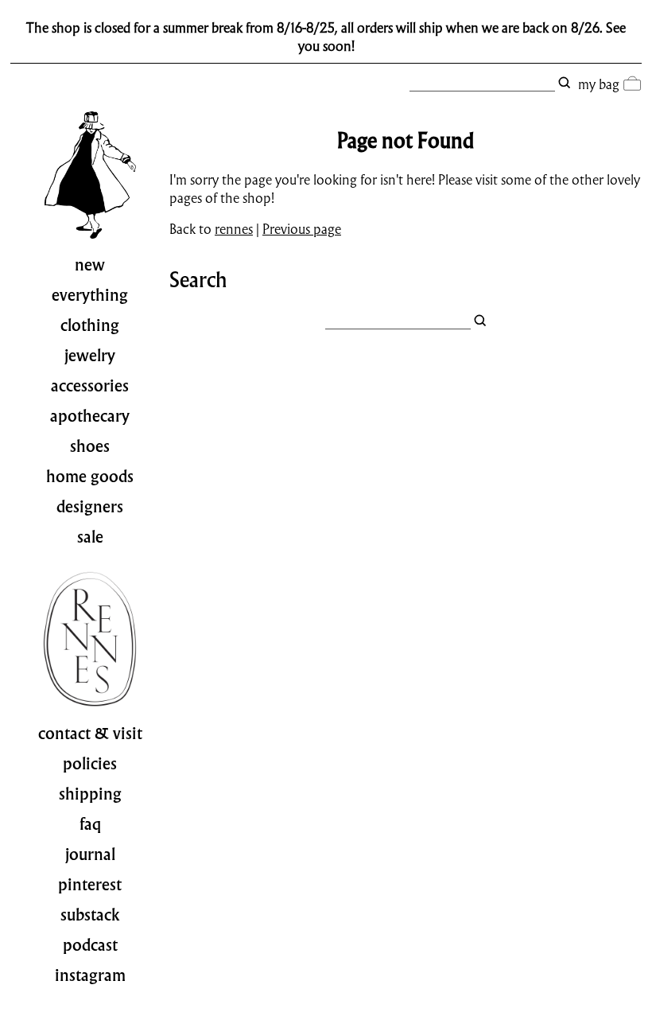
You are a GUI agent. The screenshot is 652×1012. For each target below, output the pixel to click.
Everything (90, 295)
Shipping (90, 794)
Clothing (89, 325)
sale (90, 537)
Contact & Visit (90, 733)
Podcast (90, 945)
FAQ (90, 824)
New (90, 265)
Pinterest (90, 885)
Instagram (90, 975)
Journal (90, 854)
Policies (90, 764)
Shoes (90, 446)
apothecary (90, 416)
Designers (89, 507)
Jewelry (89, 355)
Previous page (301, 229)
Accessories (90, 386)
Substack (90, 915)
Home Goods (90, 476)
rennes (234, 229)
